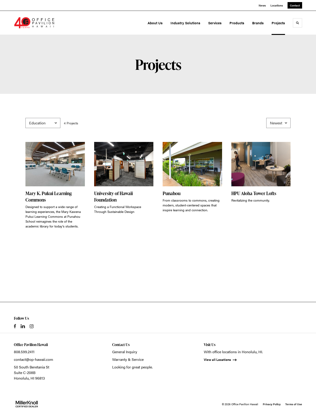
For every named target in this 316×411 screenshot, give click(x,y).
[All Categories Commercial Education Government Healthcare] (42, 123)
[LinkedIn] (23, 326)
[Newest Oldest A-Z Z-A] (278, 123)
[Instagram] (32, 326)
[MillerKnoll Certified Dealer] (27, 404)
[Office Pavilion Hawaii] (34, 23)
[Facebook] (15, 326)
